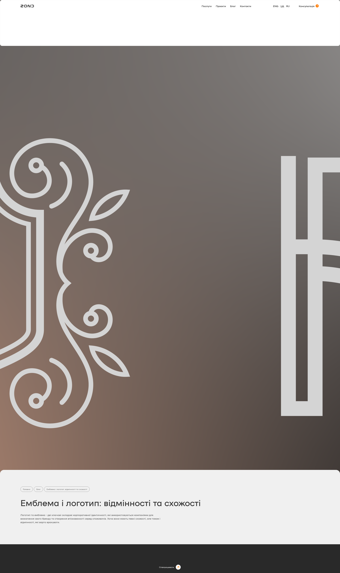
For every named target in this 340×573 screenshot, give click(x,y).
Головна (26, 489)
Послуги (207, 6)
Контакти (245, 6)
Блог (233, 6)
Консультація (306, 6)
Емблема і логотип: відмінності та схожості (67, 489)
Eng (275, 6)
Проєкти (221, 6)
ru (288, 6)
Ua (282, 6)
